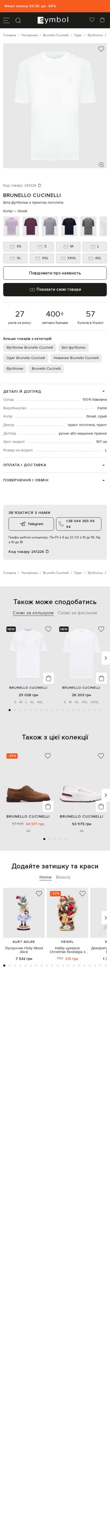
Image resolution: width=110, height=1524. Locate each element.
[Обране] (91, 20)
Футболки (14, 368)
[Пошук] (18, 20)
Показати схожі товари (59, 289)
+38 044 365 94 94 (80, 524)
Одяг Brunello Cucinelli (25, 358)
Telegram (35, 524)
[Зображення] (101, 164)
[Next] (105, 658)
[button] (10, 710)
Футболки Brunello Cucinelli (29, 347)
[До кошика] (48, 678)
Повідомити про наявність (55, 273)
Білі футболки (73, 347)
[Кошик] (102, 20)
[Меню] (6, 20)
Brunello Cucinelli (32, 195)
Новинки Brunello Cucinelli (76, 358)
